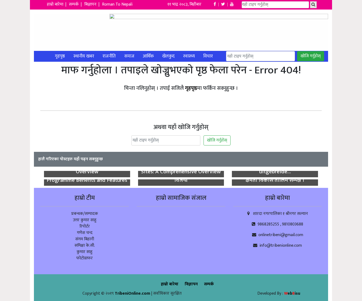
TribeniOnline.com (133, 293)
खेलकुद (168, 56)
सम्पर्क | (76, 4)
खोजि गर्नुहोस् (311, 56)
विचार (208, 56)
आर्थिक (148, 56)
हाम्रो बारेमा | (57, 4)
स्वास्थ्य (189, 56)
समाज (129, 56)
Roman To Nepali (117, 4)
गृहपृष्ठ (60, 56)
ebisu (292, 293)
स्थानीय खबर (83, 56)
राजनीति (109, 56)
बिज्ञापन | (92, 4)
